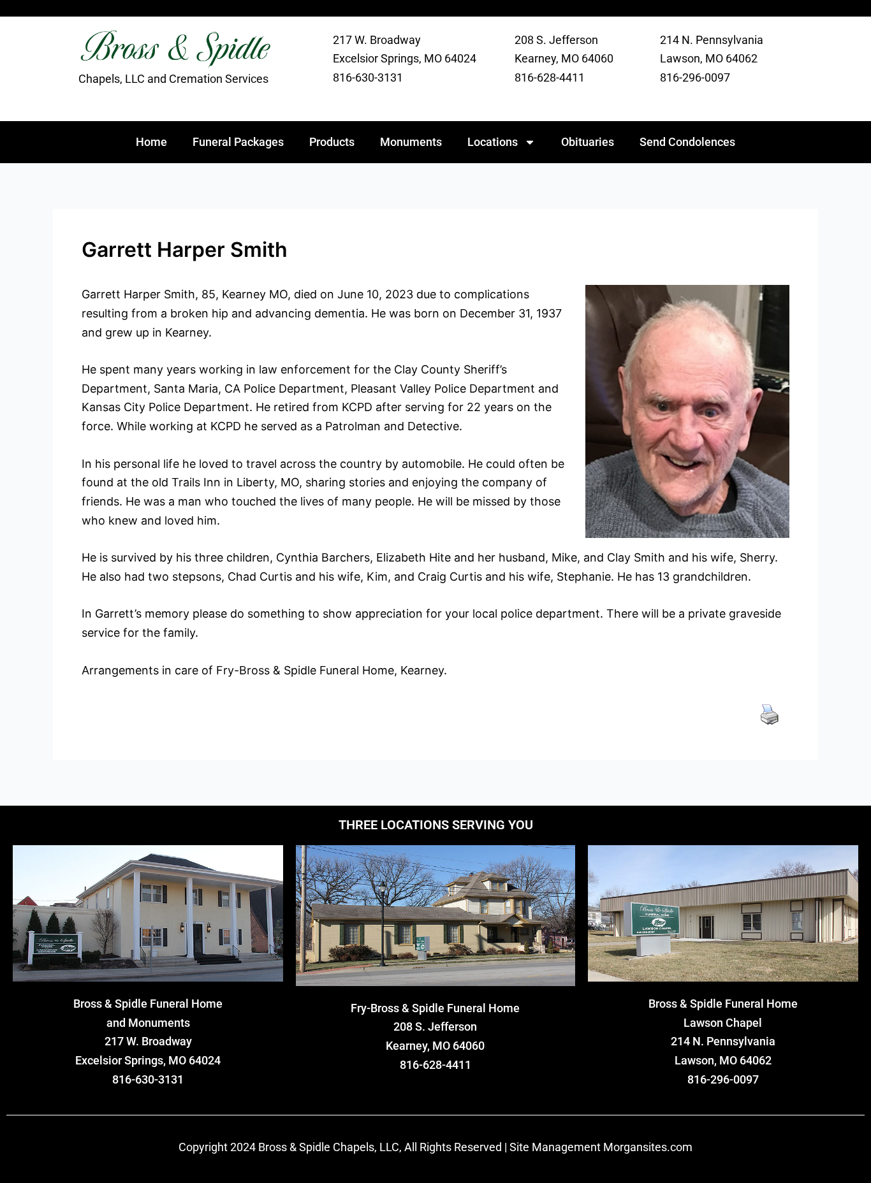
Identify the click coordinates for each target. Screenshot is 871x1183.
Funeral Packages (238, 142)
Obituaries (587, 142)
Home (151, 142)
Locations (492, 142)
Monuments (411, 142)
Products (332, 142)
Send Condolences (687, 142)
